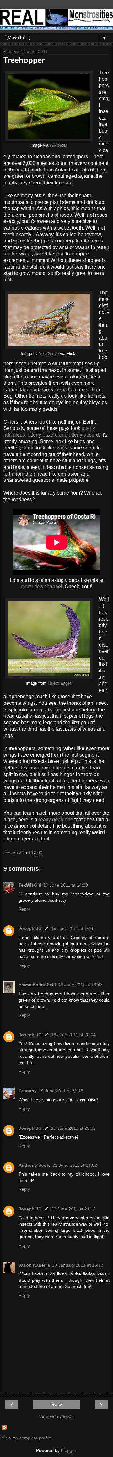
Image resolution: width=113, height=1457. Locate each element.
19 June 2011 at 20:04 (73, 1034)
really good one (56, 819)
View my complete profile (26, 1437)
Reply (24, 908)
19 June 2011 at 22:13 (61, 1090)
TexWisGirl (30, 885)
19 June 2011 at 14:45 (73, 928)
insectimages (60, 683)
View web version (56, 1416)
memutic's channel (41, 586)
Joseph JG (30, 928)
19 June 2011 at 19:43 (80, 984)
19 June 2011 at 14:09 (65, 885)
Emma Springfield (37, 984)
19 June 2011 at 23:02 (73, 1128)
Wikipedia (58, 145)
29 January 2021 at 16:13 (77, 1265)
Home (56, 1404)
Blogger (68, 1450)
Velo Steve (49, 353)
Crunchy (28, 1090)
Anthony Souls (35, 1165)
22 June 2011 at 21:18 (73, 1208)
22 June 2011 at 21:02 (74, 1165)
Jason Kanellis (34, 1265)
